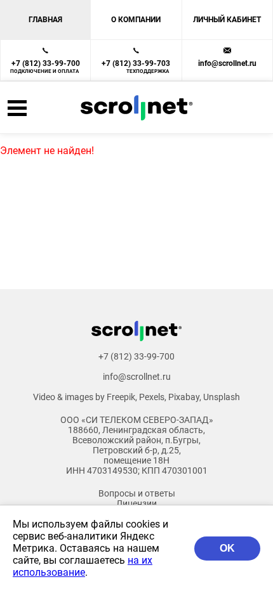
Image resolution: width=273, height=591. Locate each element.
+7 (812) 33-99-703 (136, 66)
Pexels (151, 397)
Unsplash (221, 397)
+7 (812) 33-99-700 (45, 66)
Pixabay (183, 397)
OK (227, 548)
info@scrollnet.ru (227, 63)
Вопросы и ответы (136, 493)
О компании (136, 19)
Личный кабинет (227, 19)
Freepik (121, 397)
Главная (45, 19)
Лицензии (136, 503)
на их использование (82, 566)
